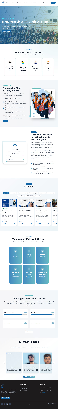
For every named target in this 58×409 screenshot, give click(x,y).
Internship (21, 195)
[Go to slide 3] (29, 42)
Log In (53, 2)
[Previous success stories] (4, 363)
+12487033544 (44, 392)
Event (38, 195)
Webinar (51, 193)
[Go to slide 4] (31, 42)
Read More (5, 223)
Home (7, 2)
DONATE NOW (5, 397)
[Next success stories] (54, 363)
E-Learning (34, 193)
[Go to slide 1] (25, 42)
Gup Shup (14, 193)
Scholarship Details (24, 388)
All (6, 193)
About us (22, 387)
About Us (5, 121)
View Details (29, 332)
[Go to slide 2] (26, 42)
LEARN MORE (6, 31)
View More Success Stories (29, 376)
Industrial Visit (24, 193)
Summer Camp (30, 195)
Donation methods (23, 390)
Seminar (43, 193)
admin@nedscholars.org (46, 390)
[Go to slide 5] (32, 42)
